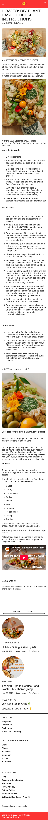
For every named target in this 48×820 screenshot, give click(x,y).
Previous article (12, 643)
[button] (45, 4)
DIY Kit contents (13, 157)
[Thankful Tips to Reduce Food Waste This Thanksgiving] (13, 667)
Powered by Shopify (10, 817)
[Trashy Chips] (24, 4)
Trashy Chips (23, 815)
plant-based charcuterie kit (23, 65)
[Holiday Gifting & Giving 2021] (13, 628)
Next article (7, 682)
